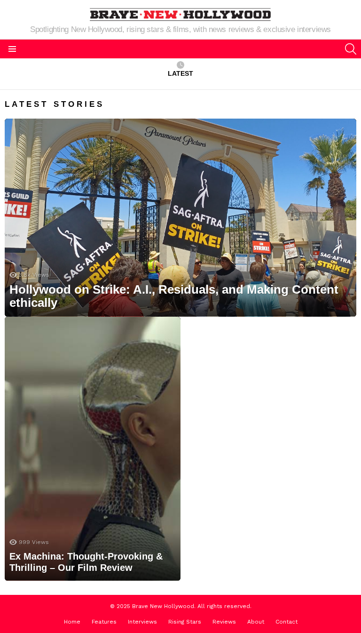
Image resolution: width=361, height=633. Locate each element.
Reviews (224, 621)
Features (104, 621)
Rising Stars (184, 621)
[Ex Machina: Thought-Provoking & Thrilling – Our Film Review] (92, 449)
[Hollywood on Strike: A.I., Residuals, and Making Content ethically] (180, 218)
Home (72, 621)
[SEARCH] (350, 49)
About (255, 621)
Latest (180, 73)
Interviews (142, 621)
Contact (286, 621)
